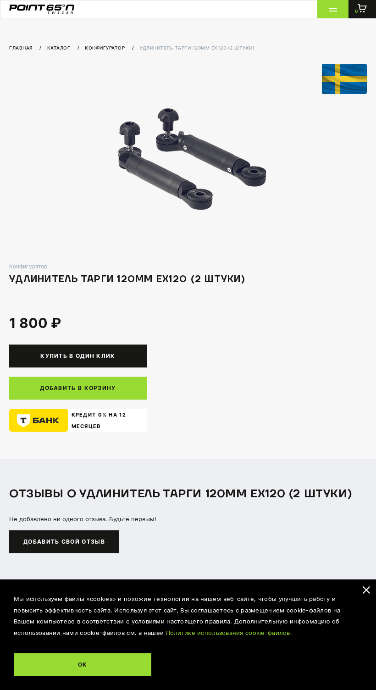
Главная (21, 48)
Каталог (59, 48)
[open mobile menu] (332, 9)
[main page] (41, 9)
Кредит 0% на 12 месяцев (99, 420)
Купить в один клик (77, 355)
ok (82, 664)
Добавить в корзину (78, 387)
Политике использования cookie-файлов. (229, 633)
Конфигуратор (106, 48)
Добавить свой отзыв (64, 541)
